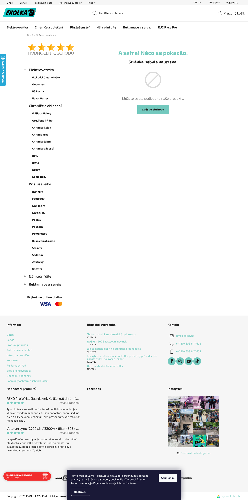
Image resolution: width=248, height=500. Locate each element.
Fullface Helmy (41, 113)
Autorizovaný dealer (71, 2)
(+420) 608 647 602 (188, 343)
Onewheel (38, 84)
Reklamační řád (16, 365)
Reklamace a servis (45, 284)
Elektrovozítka (41, 70)
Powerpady (39, 233)
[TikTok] (197, 361)
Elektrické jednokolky (46, 77)
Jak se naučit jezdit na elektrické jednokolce (114, 348)
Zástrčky (38, 261)
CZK (195, 2)
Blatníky (37, 191)
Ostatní (37, 268)
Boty (35, 155)
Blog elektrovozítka (19, 370)
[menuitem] (17, 27)
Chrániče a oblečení (45, 105)
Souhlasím (168, 477)
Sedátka (37, 254)
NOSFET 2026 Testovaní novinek (107, 341)
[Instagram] (180, 361)
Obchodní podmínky (19, 375)
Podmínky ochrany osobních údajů (27, 380)
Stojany (37, 247)
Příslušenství (40, 184)
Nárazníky (38, 212)
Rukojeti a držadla (43, 240)
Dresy (36, 169)
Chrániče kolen (41, 127)
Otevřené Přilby (42, 120)
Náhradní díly (40, 276)
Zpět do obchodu (153, 109)
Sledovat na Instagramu (196, 452)
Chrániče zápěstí (43, 148)
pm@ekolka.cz (185, 335)
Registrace (232, 2)
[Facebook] (172, 361)
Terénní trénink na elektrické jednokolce (111, 334)
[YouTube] (189, 361)
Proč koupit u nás (43, 2)
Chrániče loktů (41, 141)
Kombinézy (39, 176)
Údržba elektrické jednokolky (105, 366)
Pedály (36, 219)
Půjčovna (38, 91)
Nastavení (80, 491)
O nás (10, 2)
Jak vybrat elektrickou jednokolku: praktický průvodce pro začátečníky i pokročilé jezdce (122, 357)
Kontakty (12, 360)
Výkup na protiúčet (18, 355)
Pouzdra (37, 226)
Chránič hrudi (40, 134)
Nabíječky (38, 205)
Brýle (35, 162)
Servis (23, 2)
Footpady (38, 198)
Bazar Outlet (40, 98)
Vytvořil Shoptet (232, 496)
